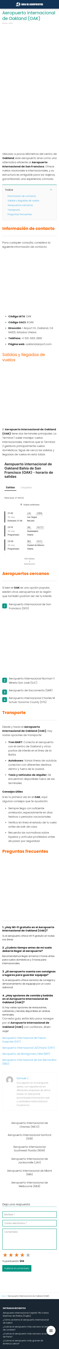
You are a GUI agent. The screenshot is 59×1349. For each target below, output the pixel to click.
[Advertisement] (29, 57)
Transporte (14, 210)
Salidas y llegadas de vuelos (23, 200)
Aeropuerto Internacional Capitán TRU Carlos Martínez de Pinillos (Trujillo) (26, 1314)
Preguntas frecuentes (20, 214)
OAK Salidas (29, 558)
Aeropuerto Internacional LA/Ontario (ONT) (28, 1048)
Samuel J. (23, 1078)
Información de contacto (22, 196)
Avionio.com (29, 564)
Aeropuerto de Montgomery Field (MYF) (26, 1054)
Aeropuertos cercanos (20, 205)
